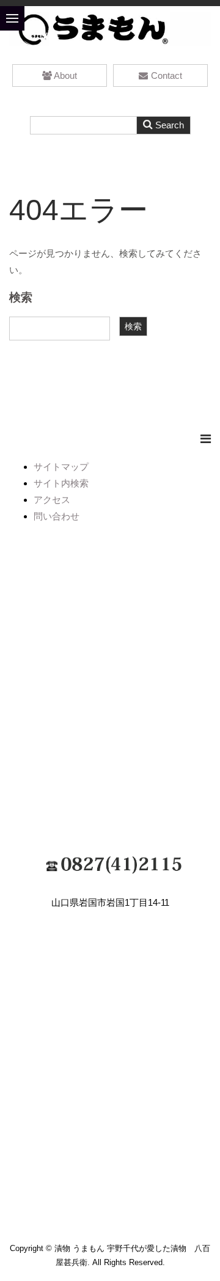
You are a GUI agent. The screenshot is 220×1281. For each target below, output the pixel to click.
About (65, 75)
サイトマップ (61, 466)
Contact (166, 75)
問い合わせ (56, 516)
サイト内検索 (61, 483)
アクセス (52, 499)
